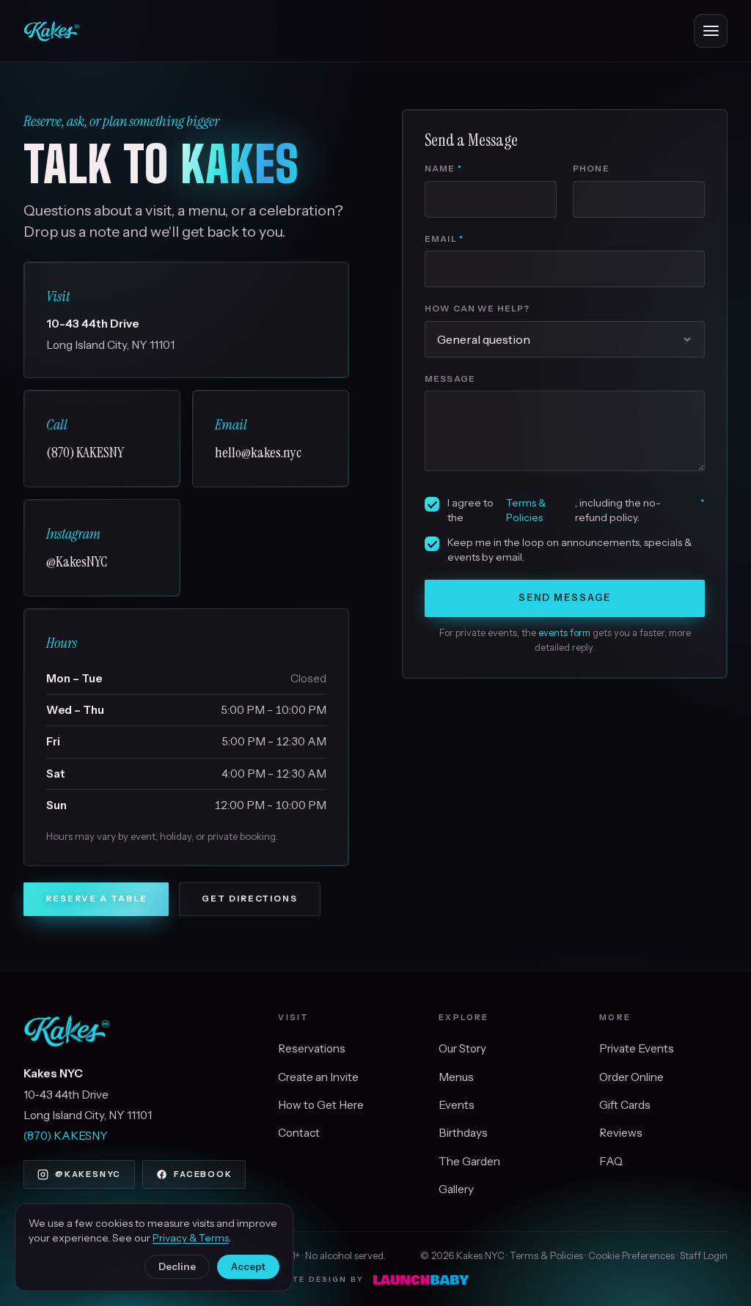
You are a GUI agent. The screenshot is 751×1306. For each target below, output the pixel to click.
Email (444, 239)
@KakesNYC (88, 1174)
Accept (248, 1266)
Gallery (456, 1189)
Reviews (620, 1133)
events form (564, 632)
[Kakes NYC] (51, 31)
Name (443, 168)
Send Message (565, 597)
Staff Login (704, 1255)
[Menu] (711, 31)
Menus (456, 1077)
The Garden (469, 1161)
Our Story (462, 1048)
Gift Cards (625, 1105)
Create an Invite (318, 1077)
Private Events (636, 1048)
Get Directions (250, 898)
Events (457, 1105)
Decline (177, 1266)
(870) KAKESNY (65, 1136)
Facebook (203, 1174)
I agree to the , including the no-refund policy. (576, 510)
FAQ (611, 1161)
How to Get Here (321, 1105)
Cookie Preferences (631, 1255)
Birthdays (463, 1133)
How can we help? (477, 308)
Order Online (631, 1077)
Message (450, 379)
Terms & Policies (526, 510)
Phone (591, 168)
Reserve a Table (96, 898)
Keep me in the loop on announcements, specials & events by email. (569, 549)
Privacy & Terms (191, 1238)
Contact (299, 1133)
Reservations (311, 1048)
